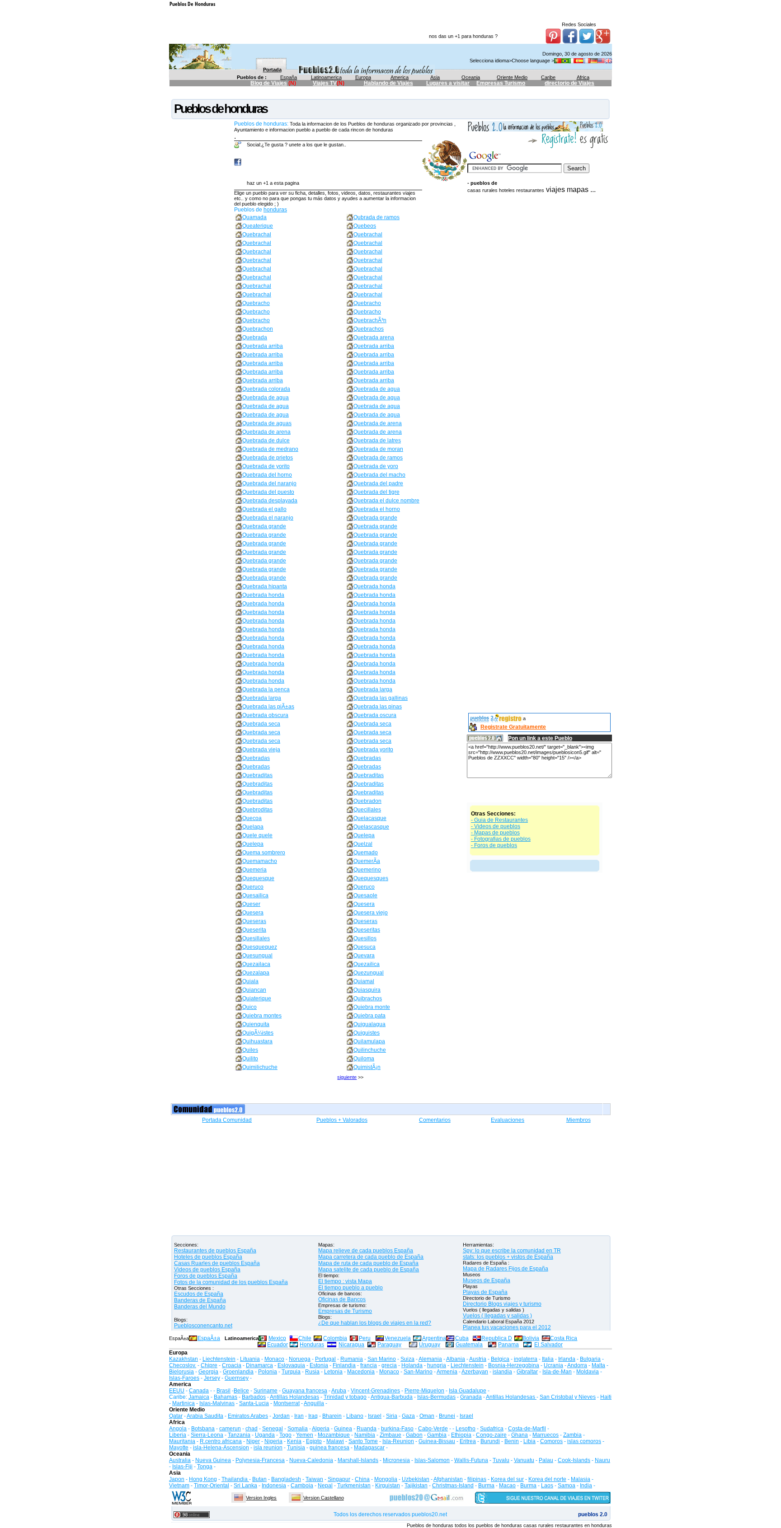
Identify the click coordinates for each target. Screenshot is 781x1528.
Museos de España (486, 1280)
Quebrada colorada (266, 389)
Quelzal (362, 844)
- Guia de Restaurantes (499, 820)
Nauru (602, 1460)
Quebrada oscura (374, 715)
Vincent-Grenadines (375, 1390)
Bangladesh (286, 1479)
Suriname (266, 1390)
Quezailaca (256, 964)
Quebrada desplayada (269, 500)
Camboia (302, 1485)
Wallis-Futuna (471, 1460)
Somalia (297, 1428)
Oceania (470, 77)
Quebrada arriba (262, 346)
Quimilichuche (260, 1067)
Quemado (365, 852)
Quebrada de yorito (266, 466)
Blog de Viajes (268, 83)
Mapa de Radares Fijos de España (505, 1269)
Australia (180, 1460)
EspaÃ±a (209, 1338)
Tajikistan (416, 1485)
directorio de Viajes (569, 83)
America (399, 77)
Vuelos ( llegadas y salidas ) (497, 1315)
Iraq (313, 1416)
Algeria (320, 1428)
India (586, 1485)
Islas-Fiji (182, 1466)
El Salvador (548, 1344)
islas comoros (584, 1441)
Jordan (281, 1416)
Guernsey (237, 1378)
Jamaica (198, 1397)
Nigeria (273, 1441)
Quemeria (254, 870)
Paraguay (389, 1344)
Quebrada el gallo (264, 509)
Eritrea (468, 1441)
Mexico (277, 1338)
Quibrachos (367, 998)
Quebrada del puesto (268, 492)
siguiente (347, 1077)
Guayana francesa (304, 1390)
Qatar (176, 1416)
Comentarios (435, 1120)
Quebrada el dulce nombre (386, 500)
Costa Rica (563, 1338)
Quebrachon (257, 329)
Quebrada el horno (376, 509)
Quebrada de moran (378, 449)
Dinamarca (259, 1365)
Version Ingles (261, 1497)
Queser (251, 904)
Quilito (250, 1058)
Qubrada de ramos (376, 217)
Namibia (364, 1435)
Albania (455, 1359)
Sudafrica (491, 1428)
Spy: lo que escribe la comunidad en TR (512, 1250)
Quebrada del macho (379, 475)
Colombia (335, 1338)
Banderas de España (200, 1300)
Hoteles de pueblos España (208, 1257)
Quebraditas (257, 775)
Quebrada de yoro (375, 466)
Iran (299, 1416)
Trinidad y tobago (345, 1397)
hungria (436, 1365)
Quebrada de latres (377, 440)
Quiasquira (367, 990)
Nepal (325, 1485)
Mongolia (385, 1479)
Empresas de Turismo (345, 1311)
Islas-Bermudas (436, 1397)
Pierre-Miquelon (424, 1390)
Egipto (314, 1441)
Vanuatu (524, 1460)
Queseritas (366, 930)
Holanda (412, 1365)
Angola (178, 1428)
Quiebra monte (371, 1007)
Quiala (250, 981)
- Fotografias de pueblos (501, 839)
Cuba (462, 1338)
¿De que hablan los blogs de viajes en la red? (374, 1323)
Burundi (490, 1441)
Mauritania (182, 1441)
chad (251, 1428)
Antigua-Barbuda (392, 1397)
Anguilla (314, 1403)
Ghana (519, 1435)
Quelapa (252, 827)
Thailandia (235, 1479)
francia (368, 1365)
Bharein (332, 1416)
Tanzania (239, 1435)
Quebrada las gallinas (380, 698)
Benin (511, 1441)
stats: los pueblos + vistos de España (508, 1257)
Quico (249, 1007)
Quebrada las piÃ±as (268, 706)
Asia (435, 77)
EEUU (176, 1390)
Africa (583, 77)
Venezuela (398, 1338)
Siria (391, 1416)
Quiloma (363, 1058)
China (362, 1479)
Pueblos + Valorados (341, 1120)
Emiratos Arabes (248, 1416)
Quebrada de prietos (267, 458)
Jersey (212, 1378)
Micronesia (396, 1460)
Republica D (496, 1338)
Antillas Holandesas (294, 1397)
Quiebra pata (369, 1015)
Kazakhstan (183, 1359)
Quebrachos (368, 329)
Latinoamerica (326, 77)
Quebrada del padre (378, 483)
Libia (529, 1441)
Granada (471, 1397)
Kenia (294, 1441)
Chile (304, 1338)
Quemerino (367, 870)
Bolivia (530, 1338)
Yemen (304, 1435)
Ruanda (366, 1428)
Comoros (551, 1441)
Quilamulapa (369, 1041)
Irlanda (566, 1359)
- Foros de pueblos (494, 845)
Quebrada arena (373, 337)
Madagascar (369, 1447)
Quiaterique (256, 998)
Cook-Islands (574, 1460)
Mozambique (334, 1435)
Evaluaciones (507, 1120)
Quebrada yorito (373, 749)
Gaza (408, 1416)
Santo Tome (363, 1441)
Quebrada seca (261, 724)
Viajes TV (325, 83)
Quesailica (255, 895)
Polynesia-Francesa (260, 1460)
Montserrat (286, 1403)
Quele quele (257, 835)
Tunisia (296, 1447)
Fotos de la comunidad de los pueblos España (231, 1282)
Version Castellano (323, 1497)
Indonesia (274, 1485)
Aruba (338, 1390)
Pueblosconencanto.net (203, 1325)
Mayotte (178, 1447)
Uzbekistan (415, 1479)
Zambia (572, 1435)
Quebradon (367, 801)
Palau (546, 1460)
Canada (199, 1390)
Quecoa (252, 818)
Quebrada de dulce (266, 440)
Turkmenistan (354, 1485)
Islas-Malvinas (217, 1403)
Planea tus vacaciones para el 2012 (507, 1327)
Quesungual (257, 955)
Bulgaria (590, 1359)
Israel (374, 1416)
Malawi (335, 1441)
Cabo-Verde (433, 1428)
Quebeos (364, 226)
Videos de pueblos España (207, 1269)
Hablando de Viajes (388, 83)
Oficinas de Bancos (342, 1299)
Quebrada (254, 337)
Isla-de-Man (557, 1372)
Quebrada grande (375, 518)
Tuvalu (501, 1460)
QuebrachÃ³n (369, 320)
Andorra (577, 1365)
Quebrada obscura (265, 715)
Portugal (325, 1359)
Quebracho (256, 303)
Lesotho (465, 1428)
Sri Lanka (245, 1485)
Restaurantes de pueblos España (215, 1250)
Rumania (351, 1359)
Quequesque (258, 878)
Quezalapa (255, 973)
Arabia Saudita (205, 1416)
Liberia (177, 1435)
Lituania (250, 1359)
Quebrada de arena (377, 423)
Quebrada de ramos (378, 458)
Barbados (254, 1397)
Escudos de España (198, 1294)
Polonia (267, 1372)
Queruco (252, 887)
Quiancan (254, 990)
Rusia (312, 1372)
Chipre (209, 1365)
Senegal (272, 1428)
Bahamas (225, 1397)
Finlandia (344, 1365)
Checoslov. (182, 1365)
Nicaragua (351, 1344)
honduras (275, 209)
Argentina (434, 1338)
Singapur (339, 1479)
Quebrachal (256, 234)
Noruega (300, 1359)
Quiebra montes (262, 1015)
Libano (354, 1416)
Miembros (578, 1120)
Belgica (500, 1359)
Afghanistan (448, 1479)
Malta (598, 1365)
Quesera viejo (370, 912)
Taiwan (314, 1479)
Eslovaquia (291, 1365)
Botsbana (203, 1428)
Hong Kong (203, 1479)
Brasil (223, 1390)
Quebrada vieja (261, 749)
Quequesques (370, 878)
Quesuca (364, 947)
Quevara (364, 955)
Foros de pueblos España (205, 1276)
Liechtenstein (218, 1359)
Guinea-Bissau (437, 1441)
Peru (365, 1338)
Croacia (231, 1365)
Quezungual (368, 973)
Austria (477, 1359)
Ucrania (553, 1365)
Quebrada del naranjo (269, 483)
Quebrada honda (374, 586)
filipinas (476, 1479)
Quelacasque (369, 818)
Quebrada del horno (267, 475)
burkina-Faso (397, 1428)
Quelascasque (371, 827)
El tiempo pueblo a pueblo (350, 1287)
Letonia (333, 1372)
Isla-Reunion (398, 1441)
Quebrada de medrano (270, 449)
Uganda (265, 1435)
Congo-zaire (491, 1435)
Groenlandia (238, 1372)
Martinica (183, 1403)
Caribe (548, 77)
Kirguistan (387, 1485)
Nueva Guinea (213, 1460)
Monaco (274, 1359)
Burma (486, 1485)
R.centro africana (221, 1441)
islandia (502, 1372)
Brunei (447, 1416)
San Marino (381, 1359)
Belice (241, 1390)
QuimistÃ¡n (367, 1067)
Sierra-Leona (207, 1435)
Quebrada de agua (376, 389)
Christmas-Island (453, 1485)
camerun (230, 1428)
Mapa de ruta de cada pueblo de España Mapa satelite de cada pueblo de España (368, 1266)
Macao (507, 1485)
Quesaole (365, 895)
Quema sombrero (263, 852)
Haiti (606, 1397)
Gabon (414, 1435)
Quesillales (256, 938)
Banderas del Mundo (200, 1306)
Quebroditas (257, 809)
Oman (426, 1416)
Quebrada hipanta (264, 586)
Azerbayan (474, 1372)
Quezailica (366, 964)
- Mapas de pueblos (495, 833)
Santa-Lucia (254, 1403)
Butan (259, 1479)
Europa (363, 77)
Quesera (364, 904)
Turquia (291, 1372)
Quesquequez (259, 947)
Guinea (343, 1428)
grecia (389, 1365)
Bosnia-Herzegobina (513, 1365)
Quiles (250, 1050)
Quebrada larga (372, 689)
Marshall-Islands (358, 1460)
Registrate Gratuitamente (513, 727)
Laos (547, 1485)
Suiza (407, 1359)
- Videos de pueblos (495, 826)
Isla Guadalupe (467, 1390)
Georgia (208, 1372)
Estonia (319, 1365)
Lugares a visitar (448, 83)
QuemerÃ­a (366, 861)
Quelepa (364, 835)
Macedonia (361, 1372)
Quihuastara (257, 1041)
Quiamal (363, 981)
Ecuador (277, 1344)
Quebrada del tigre (376, 492)
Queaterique (257, 226)
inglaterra (525, 1359)
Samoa (566, 1485)
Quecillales (367, 809)
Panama (508, 1344)
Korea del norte (547, 1479)
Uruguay (429, 1344)
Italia (548, 1359)
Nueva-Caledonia (311, 1460)
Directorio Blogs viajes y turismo (502, 1304)
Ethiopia (461, 1435)
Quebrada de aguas (267, 423)
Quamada (254, 217)
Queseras (254, 921)
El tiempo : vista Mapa (345, 1281)
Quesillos (364, 938)
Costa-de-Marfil (527, 1428)
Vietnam (179, 1485)
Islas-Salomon (432, 1460)
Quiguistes (366, 1033)
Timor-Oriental (211, 1485)
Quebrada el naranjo (267, 518)
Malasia (580, 1479)
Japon (176, 1479)
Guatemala (469, 1344)
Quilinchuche (369, 1050)
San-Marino (418, 1372)
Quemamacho (259, 861)
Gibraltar (527, 1372)
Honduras (312, 1344)
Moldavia (587, 1372)
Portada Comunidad (227, 1120)
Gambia (437, 1435)
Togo (285, 1435)
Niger (253, 1441)
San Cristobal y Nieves (568, 1397)
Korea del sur (507, 1479)
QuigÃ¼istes (257, 1033)
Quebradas (256, 758)
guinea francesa (329, 1447)
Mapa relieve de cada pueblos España (365, 1250)
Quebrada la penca (266, 689)
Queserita (254, 930)
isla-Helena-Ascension (221, 1447)
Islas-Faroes (184, 1378)
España (288, 77)
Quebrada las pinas (377, 706)
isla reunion (268, 1447)
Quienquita (255, 1024)
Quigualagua (369, 1024)
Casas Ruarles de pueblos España (217, 1263)
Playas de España (485, 1292)
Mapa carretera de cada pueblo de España (370, 1257)
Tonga (204, 1466)
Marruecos (545, 1435)
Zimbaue (390, 1435)
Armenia (447, 1372)
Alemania (430, 1359)
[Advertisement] (334, 94)
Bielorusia (181, 1372)
